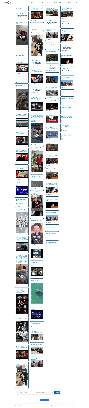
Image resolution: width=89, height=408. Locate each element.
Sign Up (78, 2)
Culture (32, 2)
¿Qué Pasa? (54, 2)
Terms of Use (72, 405)
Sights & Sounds (62, 2)
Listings (38, 2)
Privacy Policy (62, 405)
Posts (43, 2)
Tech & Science (71, 2)
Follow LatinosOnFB (44, 400)
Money (48, 2)
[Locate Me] (52, 392)
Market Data (56, 405)
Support (67, 405)
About (52, 405)
